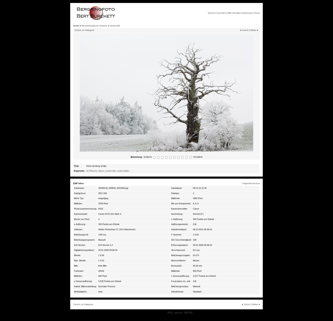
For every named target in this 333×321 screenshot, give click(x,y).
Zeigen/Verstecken (251, 183)
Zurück (245, 30)
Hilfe (229, 13)
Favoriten (221, 13)
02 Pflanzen (91, 171)
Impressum (247, 13)
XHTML (188, 312)
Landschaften (123, 171)
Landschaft (114, 26)
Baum (101, 171)
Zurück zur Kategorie (84, 30)
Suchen (211, 13)
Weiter (253, 30)
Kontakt (236, 13)
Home (257, 13)
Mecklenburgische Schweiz (94, 26)
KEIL (175, 312)
